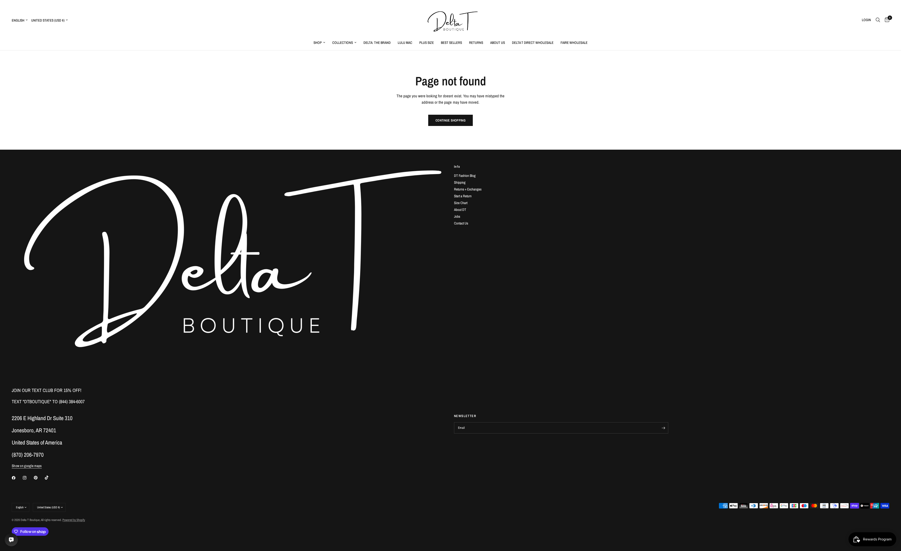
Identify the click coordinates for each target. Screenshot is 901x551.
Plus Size (426, 42)
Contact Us (461, 223)
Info (457, 166)
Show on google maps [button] (27, 466)
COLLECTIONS (342, 42)
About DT (460, 209)
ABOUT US (497, 42)
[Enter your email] (663, 427)
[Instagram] (28, 478)
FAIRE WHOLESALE (574, 42)
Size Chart (460, 202)
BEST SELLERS (451, 42)
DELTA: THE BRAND (377, 42)
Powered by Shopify (73, 520)
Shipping (460, 182)
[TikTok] (50, 477)
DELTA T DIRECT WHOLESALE (533, 42)
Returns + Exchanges (467, 189)
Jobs (457, 216)
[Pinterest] (39, 478)
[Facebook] (17, 478)
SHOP (317, 42)
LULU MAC (405, 42)
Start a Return (463, 196)
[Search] (877, 20)
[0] (885, 20)
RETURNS (476, 42)
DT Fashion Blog (465, 175)
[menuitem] (319, 43)
